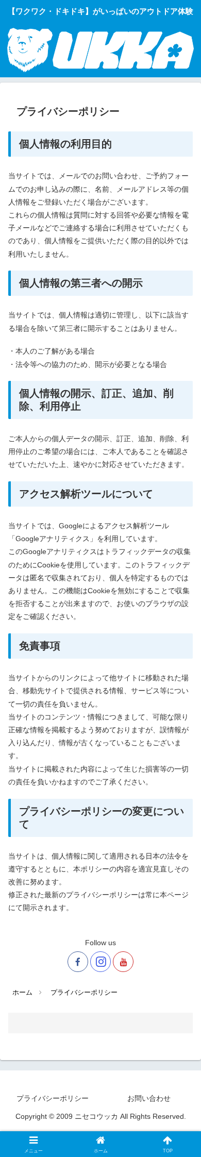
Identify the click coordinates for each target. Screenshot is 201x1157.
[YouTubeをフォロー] (123, 961)
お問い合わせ (149, 1098)
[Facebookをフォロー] (78, 961)
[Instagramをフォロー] (100, 961)
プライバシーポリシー (52, 1098)
